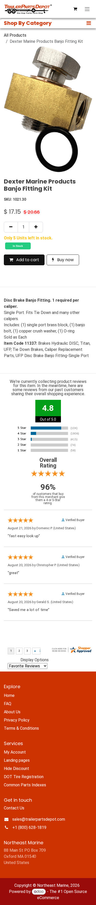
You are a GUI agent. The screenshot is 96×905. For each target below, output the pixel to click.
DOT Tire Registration (24, 776)
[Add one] (36, 227)
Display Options (34, 659)
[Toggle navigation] (87, 9)
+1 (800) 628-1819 (29, 827)
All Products (15, 35)
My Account (15, 752)
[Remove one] (11, 227)
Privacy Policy (16, 720)
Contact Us (14, 808)
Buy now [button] (65, 260)
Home (9, 695)
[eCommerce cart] (75, 9)
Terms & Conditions (21, 728)
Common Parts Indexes (25, 784)
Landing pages (17, 760)
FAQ (7, 703)
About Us (12, 711)
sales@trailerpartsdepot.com (38, 819)
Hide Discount (16, 768)
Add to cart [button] (27, 260)
